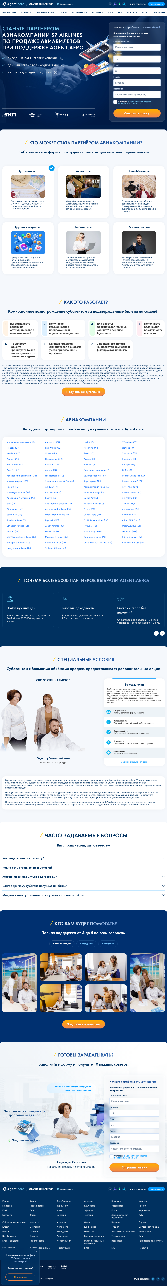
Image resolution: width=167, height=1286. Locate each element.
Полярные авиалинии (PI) (97, 470)
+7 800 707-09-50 (137, 4)
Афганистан (63, 1226)
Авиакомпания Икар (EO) (97, 487)
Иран (59, 1210)
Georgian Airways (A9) (95, 537)
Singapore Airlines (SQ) (18, 542)
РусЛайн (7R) (52, 464)
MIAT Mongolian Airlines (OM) (21, 537)
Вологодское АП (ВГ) (95, 475)
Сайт (141, 1236)
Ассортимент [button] (79, 12)
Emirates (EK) (129, 514)
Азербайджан (64, 1201)
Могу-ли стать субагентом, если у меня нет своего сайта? (43, 895)
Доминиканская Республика (119, 1216)
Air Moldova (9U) (130, 509)
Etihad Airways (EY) (132, 537)
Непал (5, 1231)
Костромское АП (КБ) (133, 475)
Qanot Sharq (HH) (93, 514)
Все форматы (9, 1236)
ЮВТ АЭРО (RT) (15, 464)
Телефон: (118, 53)
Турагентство (118, 1236)
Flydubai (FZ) (90, 526)
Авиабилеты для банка (123, 1231)
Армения (88, 1201)
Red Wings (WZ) (53, 447)
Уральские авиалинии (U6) (21, 442)
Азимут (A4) (13, 459)
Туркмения (62, 1205)
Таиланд (88, 1215)
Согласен (134, 103)
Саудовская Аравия (149, 1226)
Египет (115, 1210)
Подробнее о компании (83, 1024)
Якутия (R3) (51, 453)
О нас (145, 12)
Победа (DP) (13, 447)
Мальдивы (62, 1231)
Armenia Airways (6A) (94, 492)
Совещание (108, 943)
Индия (5, 1201)
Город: (116, 77)
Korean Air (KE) (52, 531)
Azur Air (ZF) (13, 470)
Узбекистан (117, 1205)
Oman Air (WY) (129, 531)
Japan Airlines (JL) (54, 526)
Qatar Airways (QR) (131, 526)
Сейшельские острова (14, 1222)
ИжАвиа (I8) (90, 464)
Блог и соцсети (10, 1240)
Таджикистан (37, 1205)
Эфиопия (88, 1210)
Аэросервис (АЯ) (93, 481)
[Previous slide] (156, 633)
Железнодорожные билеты (40, 1249)
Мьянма (34, 1231)
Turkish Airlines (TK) (17, 520)
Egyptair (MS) (52, 520)
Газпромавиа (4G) (54, 475)
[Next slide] (162, 633)
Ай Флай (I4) (51, 487)
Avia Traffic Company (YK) (58, 503)
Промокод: (118, 89)
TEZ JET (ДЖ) (129, 503)
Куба (141, 1215)
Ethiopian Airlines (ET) (18, 526)
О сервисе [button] (97, 12)
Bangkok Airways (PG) (133, 542)
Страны (34, 1236)
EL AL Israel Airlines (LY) (96, 520)
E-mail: (116, 65)
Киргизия (144, 1201)
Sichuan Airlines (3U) (55, 548)
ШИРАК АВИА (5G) (131, 492)
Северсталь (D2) (54, 459)
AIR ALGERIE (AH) (131, 520)
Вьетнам (115, 1222)
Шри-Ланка (90, 1226)
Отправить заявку (137, 113)
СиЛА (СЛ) (127, 470)
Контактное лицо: (122, 41)
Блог (110, 12)
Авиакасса (62, 1236)
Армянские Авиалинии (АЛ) (21, 498)
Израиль (61, 1222)
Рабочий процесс (62, 943)
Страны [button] (63, 12)
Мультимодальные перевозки (94, 1242)
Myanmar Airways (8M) (56, 537)
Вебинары (116, 1240)
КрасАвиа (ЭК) (129, 459)
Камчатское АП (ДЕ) (132, 481)
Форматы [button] (26, 12)
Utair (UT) (89, 442)
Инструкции (63, 1248)
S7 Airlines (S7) (129, 442)
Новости (132, 12)
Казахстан (7, 1215)
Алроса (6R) (90, 459)
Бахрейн (61, 1215)
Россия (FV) (13, 487)
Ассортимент (64, 1240)
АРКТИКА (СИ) (130, 487)
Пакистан (89, 1231)
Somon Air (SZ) (14, 514)
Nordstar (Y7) (13, 453)
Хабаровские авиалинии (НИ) (22, 475)
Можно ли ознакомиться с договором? (29, 877)
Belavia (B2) (51, 498)
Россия (142, 1205)
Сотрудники (86, 943)
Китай (33, 1201)
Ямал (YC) (89, 453)
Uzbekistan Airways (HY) (57, 514)
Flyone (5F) (89, 509)
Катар (33, 1215)
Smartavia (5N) (129, 453)
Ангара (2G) (51, 470)
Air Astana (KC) (129, 498)
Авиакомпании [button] (45, 12)
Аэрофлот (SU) (53, 442)
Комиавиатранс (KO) (17, 481)
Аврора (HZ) (128, 464)
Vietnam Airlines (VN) (56, 542)
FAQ (120, 12)
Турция (115, 1226)
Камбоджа (89, 1205)
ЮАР (4, 1210)
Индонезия (144, 1210)
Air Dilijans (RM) (53, 492)
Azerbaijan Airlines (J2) (18, 492)
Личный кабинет (156, 4)
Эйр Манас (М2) (15, 509)
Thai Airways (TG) (93, 531)
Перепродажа (37, 1240)
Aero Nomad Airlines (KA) (58, 509)
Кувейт (6, 1226)
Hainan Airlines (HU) (94, 503)
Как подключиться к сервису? (23, 858)
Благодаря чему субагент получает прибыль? (34, 886)
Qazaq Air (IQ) (91, 498)
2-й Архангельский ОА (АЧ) (59, 481)
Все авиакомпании (94, 1236)
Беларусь (116, 1201)
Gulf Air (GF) (13, 531)
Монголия (35, 1226)
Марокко (34, 1222)
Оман (87, 1222)
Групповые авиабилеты (151, 1240)
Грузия (142, 1222)
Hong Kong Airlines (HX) (19, 548)
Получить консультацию (83, 392)
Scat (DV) (11, 503)
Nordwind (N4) (91, 447)
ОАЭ (32, 1210)
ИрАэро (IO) (128, 447)
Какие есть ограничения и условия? (27, 867)
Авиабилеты (9, 12)
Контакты (159, 12)
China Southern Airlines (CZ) (98, 542)
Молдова (7, 1205)
